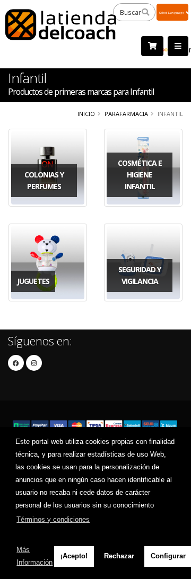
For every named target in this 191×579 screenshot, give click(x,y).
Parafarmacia (126, 114)
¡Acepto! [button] (74, 556)
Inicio (86, 114)
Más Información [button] (34, 556)
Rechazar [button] (119, 556)
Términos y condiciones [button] (53, 519)
